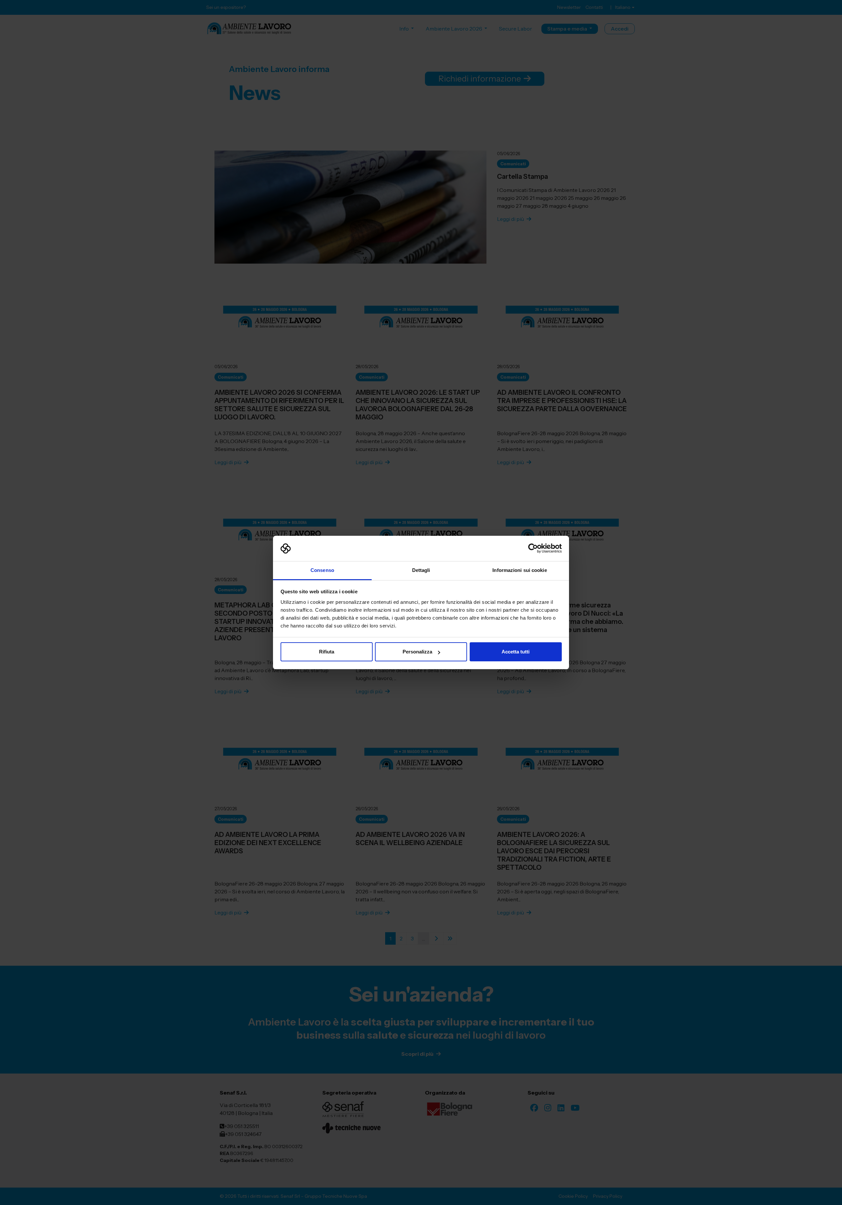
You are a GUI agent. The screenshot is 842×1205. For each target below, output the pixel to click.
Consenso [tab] (322, 570)
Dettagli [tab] (421, 570)
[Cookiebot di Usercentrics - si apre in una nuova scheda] (533, 549)
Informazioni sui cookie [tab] (519, 570)
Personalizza (417, 651)
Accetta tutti (516, 651)
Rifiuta (326, 651)
